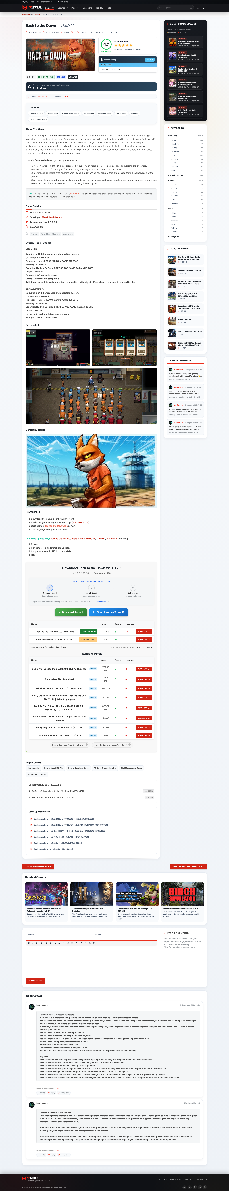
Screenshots (89, 113)
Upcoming (87, 8)
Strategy (113, 32)
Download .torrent (72, 612)
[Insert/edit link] (68, 943)
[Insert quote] (82, 943)
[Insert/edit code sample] (86, 943)
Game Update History (38, 119)
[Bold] (29, 943)
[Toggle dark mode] (204, 7)
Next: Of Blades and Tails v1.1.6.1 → (188, 867)
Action (187, 140)
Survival (187, 167)
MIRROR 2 (111, 538)
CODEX (187, 188)
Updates (61, 8)
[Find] (191, 8)
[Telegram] (195, 1187)
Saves (187, 224)
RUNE (187, 200)
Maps (187, 217)
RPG (105, 32)
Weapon (187, 232)
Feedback (189, 1179)
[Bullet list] (55, 943)
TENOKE (187, 196)
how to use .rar (80, 522)
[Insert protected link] (76, 943)
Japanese (68, 234)
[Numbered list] (59, 943)
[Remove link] (72, 943)
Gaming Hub (185, 237)
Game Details (52, 113)
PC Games (36, 14)
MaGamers (26, 14)
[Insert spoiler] (90, 943)
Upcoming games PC (185, 175)
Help (109, 8)
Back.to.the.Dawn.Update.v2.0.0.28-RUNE (72, 538)
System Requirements (70, 113)
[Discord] (184, 1187)
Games (48, 8)
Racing (187, 148)
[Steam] (205, 1187)
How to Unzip (33, 768)
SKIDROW (187, 185)
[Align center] (46, 943)
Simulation (187, 144)
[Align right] (50, 943)
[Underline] (37, 943)
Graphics (187, 220)
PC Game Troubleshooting (105, 768)
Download (135, 113)
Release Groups (176, 1179)
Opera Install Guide (99, 602)
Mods (74, 8)
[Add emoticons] (64, 943)
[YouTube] (200, 1187)
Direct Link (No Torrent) (110, 612)
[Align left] (42, 943)
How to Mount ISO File (53, 768)
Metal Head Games (52, 217)
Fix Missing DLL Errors (37, 774)
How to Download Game (78, 768)
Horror (187, 163)
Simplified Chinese (50, 234)
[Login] (197, 7)
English (34, 234)
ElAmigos (187, 203)
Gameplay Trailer (104, 113)
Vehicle (187, 228)
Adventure (96, 32)
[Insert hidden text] (94, 943)
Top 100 (99, 8)
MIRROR (101, 538)
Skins (187, 213)
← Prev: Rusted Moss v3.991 (38, 867)
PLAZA (187, 192)
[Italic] (33, 943)
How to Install (121, 113)
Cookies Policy (201, 1179)
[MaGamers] (32, 1005)
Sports (187, 170)
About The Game (36, 113)
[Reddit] (190, 1187)
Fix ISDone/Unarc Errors (131, 768)
